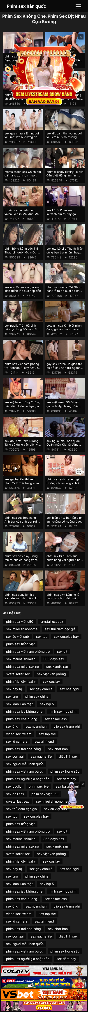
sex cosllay (51, 681)
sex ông (12, 726)
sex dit (62, 651)
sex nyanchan (35, 726)
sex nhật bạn (58, 749)
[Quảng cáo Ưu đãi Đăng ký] (44, 982)
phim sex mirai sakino (22, 666)
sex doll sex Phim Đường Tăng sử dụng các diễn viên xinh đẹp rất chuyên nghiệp (23, 446)
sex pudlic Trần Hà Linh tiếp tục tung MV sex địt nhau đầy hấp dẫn (21, 329)
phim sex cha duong (21, 719)
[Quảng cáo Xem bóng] (44, 970)
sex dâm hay (66, 779)
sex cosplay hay (66, 636)
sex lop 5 (47, 704)
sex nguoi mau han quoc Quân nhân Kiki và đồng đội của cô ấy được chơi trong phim (63, 446)
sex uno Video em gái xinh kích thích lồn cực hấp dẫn (23, 289)
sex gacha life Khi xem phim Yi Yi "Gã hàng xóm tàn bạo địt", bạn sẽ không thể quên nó (23, 485)
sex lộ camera (16, 741)
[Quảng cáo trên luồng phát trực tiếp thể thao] (44, 1005)
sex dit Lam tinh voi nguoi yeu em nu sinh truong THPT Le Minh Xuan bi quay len (64, 139)
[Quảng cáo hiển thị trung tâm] (44, 74)
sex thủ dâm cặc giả (60, 629)
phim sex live (39, 786)
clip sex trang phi (67, 726)
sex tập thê (47, 734)
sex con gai (14, 756)
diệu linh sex (68, 756)
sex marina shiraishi (21, 659)
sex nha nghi (69, 689)
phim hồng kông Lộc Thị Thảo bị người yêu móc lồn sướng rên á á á (23, 252)
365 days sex (53, 659)
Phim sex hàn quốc (26, 6)
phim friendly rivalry (21, 681)
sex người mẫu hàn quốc (25, 764)
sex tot (41, 636)
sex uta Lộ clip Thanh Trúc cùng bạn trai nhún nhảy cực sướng (64, 252)
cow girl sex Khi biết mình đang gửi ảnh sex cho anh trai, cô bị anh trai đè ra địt (64, 329)
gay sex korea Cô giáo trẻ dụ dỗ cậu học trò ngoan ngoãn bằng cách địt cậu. (64, 367)
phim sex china (36, 696)
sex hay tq (14, 689)
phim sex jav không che (24, 711)
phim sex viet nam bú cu (24, 771)
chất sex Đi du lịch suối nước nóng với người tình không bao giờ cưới (63, 559)
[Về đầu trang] (78, 1006)
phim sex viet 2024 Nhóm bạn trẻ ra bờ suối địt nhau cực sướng (64, 290)
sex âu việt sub (17, 636)
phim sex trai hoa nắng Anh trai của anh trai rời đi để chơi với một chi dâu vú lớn (23, 523)
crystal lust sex (51, 621)
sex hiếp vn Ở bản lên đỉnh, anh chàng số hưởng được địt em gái (64, 521)
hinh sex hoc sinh (63, 711)
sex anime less (55, 719)
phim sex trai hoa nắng (23, 749)
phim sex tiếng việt (20, 644)
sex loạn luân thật (19, 704)
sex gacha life (41, 756)
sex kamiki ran (57, 666)
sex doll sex (15, 794)
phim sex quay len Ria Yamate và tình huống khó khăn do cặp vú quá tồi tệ (22, 598)
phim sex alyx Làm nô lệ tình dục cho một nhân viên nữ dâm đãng (62, 598)
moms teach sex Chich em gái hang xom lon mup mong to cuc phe (23, 175)
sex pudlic (13, 786)
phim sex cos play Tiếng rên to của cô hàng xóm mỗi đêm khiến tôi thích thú (21, 561)
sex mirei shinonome (21, 629)
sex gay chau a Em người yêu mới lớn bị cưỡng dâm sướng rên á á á (22, 137)
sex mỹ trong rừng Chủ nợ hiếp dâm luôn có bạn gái (22, 404)
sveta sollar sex (18, 674)
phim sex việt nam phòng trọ (28, 651)
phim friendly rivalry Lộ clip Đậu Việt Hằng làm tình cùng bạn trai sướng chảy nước (64, 177)
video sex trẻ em (18, 734)
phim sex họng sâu (64, 771)
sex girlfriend (44, 741)
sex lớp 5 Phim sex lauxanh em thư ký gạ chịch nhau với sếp (61, 213)
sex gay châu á (40, 689)
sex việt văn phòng (51, 674)
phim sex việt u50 (19, 621)
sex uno (12, 696)
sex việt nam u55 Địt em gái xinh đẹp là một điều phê (62, 406)
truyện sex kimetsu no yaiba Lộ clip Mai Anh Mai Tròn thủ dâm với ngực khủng (22, 215)
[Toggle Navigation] (78, 6)
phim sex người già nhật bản (27, 779)
